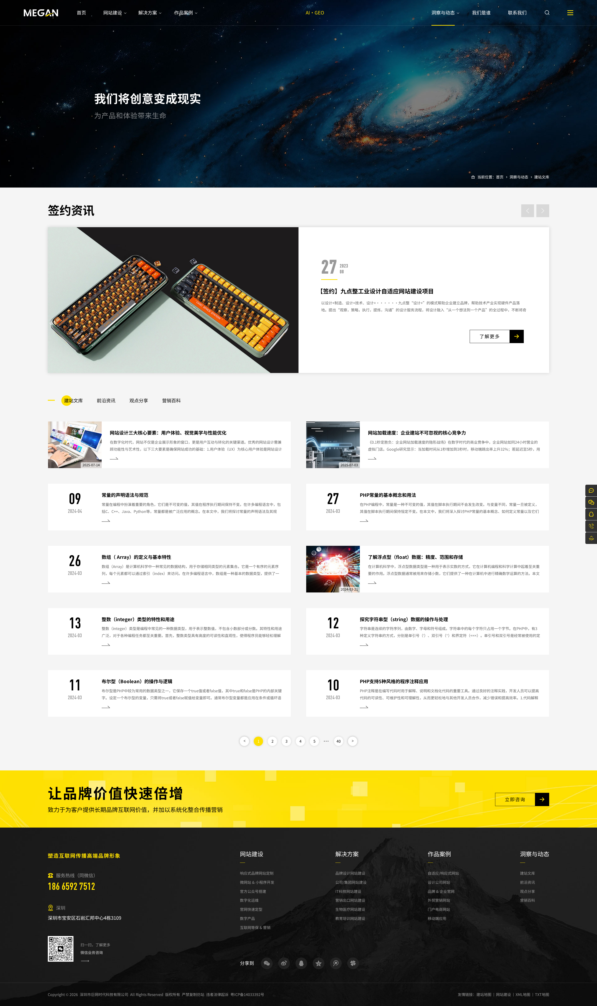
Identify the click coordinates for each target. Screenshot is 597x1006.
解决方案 (147, 12)
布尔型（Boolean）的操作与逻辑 (137, 681)
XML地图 (523, 994)
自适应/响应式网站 (443, 873)
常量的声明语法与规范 (125, 494)
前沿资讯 (527, 882)
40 (339, 741)
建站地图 (483, 994)
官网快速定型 (251, 909)
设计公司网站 (439, 882)
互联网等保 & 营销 (255, 927)
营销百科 (527, 900)
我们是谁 (481, 12)
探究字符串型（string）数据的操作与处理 (404, 619)
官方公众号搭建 (253, 891)
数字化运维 (249, 900)
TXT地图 (542, 994)
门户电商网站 (439, 909)
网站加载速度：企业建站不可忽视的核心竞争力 (417, 432)
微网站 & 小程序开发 (257, 882)
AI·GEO (315, 12)
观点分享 (527, 891)
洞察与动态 (443, 12)
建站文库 (541, 177)
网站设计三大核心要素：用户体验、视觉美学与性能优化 (168, 432)
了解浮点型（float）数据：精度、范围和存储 (415, 556)
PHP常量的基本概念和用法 (388, 494)
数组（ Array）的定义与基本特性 (136, 556)
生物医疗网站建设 (350, 909)
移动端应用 (437, 918)
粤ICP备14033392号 (247, 994)
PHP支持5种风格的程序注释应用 (394, 681)
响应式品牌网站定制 (257, 873)
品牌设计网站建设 (350, 873)
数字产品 (247, 918)
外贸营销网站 (439, 900)
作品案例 (183, 12)
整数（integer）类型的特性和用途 (138, 619)
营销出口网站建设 (350, 900)
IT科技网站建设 (348, 891)
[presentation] (527, 210)
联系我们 (517, 12)
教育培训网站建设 (350, 918)
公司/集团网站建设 (351, 882)
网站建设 (112, 12)
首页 (81, 12)
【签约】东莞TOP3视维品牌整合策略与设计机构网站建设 (392, 291)
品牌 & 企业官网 (441, 891)
